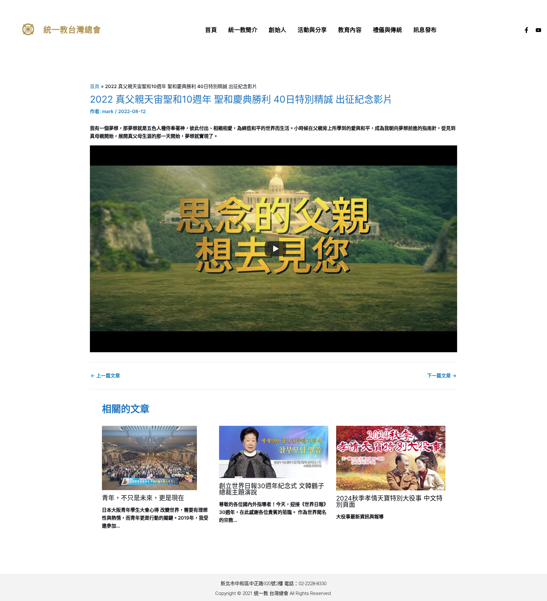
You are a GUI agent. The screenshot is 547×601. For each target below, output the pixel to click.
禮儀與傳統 (387, 30)
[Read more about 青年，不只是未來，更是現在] (149, 458)
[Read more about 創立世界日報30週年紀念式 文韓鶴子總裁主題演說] (273, 451)
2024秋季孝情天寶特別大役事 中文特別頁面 (389, 501)
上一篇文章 (105, 375)
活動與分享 (312, 30)
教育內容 (350, 30)
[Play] (275, 248)
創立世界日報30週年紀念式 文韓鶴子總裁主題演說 (271, 489)
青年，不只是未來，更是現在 (143, 498)
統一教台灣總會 (72, 30)
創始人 (277, 30)
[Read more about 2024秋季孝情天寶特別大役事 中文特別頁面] (390, 458)
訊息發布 (425, 30)
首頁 (211, 30)
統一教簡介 (242, 30)
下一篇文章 (441, 375)
